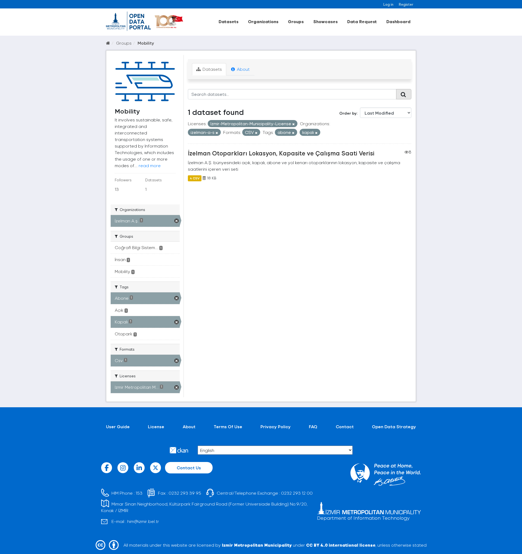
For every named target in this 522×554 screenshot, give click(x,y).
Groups (296, 21)
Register (406, 4)
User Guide (118, 426)
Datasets (228, 21)
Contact (345, 426)
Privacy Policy (275, 426)
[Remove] (293, 124)
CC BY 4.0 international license (340, 545)
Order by (348, 113)
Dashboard (398, 21)
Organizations (263, 21)
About (243, 69)
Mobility (146, 43)
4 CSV (195, 178)
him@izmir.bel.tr (143, 521)
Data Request (362, 21)
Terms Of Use (228, 426)
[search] (403, 94)
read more (150, 165)
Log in (388, 4)
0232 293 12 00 (297, 493)
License (156, 426)
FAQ (313, 426)
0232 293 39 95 (185, 493)
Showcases (325, 21)
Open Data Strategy (394, 426)
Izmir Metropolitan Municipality (257, 545)
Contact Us (189, 467)
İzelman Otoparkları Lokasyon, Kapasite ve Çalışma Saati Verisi (281, 153)
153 (139, 493)
